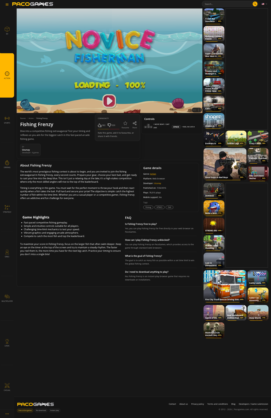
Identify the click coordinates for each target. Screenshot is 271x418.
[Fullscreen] (199, 110)
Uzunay (157, 183)
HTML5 (159, 207)
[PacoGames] (35, 404)
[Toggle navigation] (7, 5)
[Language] (264, 4)
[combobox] (230, 4)
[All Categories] (7, 414)
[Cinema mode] (194, 110)
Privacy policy (197, 404)
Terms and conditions (217, 404)
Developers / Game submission (253, 404)
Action (153, 174)
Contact (172, 404)
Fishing (148, 207)
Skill (169, 207)
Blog (233, 404)
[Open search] (255, 4)
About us (183, 404)
